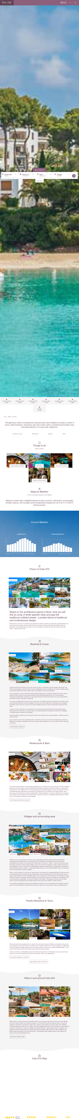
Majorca (9, 416)
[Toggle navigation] (75, 2)
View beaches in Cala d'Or (17, 726)
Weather (35, 434)
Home (5, 416)
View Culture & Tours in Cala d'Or (38, 961)
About (50, 434)
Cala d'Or (14, 416)
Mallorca (52, 944)
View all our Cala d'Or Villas (17, 1036)
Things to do (17, 434)
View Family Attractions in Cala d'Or (19, 957)
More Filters (39, 180)
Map (64, 434)
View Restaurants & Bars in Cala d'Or (19, 800)
